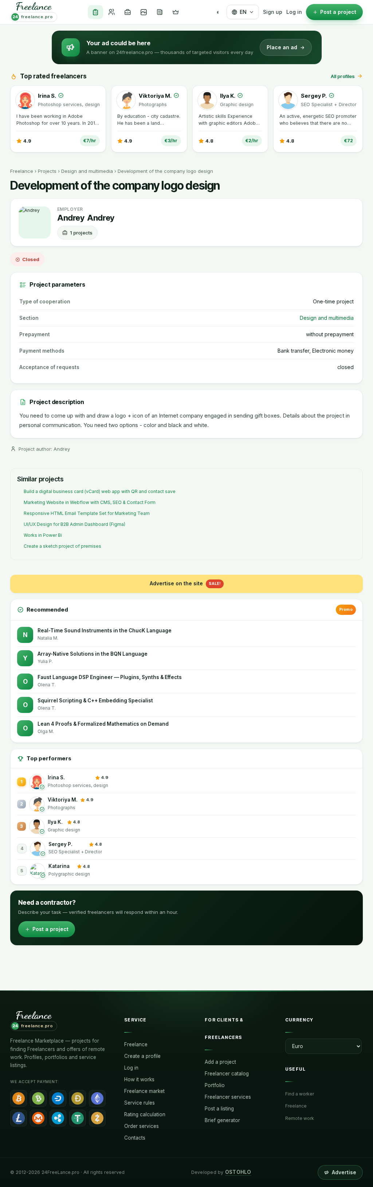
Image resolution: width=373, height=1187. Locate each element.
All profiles (343, 76)
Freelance (21, 171)
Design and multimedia (87, 171)
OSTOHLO (238, 1172)
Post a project (50, 929)
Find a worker (299, 1094)
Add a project (220, 1062)
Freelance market (144, 1091)
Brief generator (222, 1120)
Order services (141, 1126)
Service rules (139, 1103)
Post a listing (219, 1109)
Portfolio (215, 1085)
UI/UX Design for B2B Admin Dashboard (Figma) (74, 524)
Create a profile (142, 1056)
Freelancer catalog (227, 1074)
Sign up (272, 12)
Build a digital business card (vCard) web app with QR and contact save (100, 491)
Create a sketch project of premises (62, 546)
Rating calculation (144, 1114)
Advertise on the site (185, 583)
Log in (294, 12)
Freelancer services (228, 1097)
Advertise (344, 1172)
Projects (47, 171)
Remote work (299, 1118)
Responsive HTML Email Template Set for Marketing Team (87, 513)
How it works (139, 1079)
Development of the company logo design (165, 171)
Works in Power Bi (43, 535)
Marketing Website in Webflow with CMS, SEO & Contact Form (90, 502)
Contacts (134, 1138)
